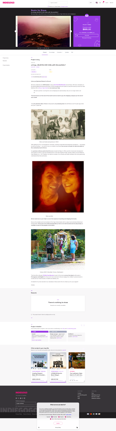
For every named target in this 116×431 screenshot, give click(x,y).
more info (33, 67)
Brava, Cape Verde (43, 88)
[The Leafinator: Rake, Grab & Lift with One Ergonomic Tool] (77, 360)
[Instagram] (22, 398)
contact (37, 67)
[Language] (96, 2)
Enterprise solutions (96, 398)
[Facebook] (16, 398)
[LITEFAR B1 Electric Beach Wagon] (58, 360)
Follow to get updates (36, 340)
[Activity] (103, 2)
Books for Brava (38, 10)
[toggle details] (47, 382)
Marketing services (96, 394)
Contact (79, 393)
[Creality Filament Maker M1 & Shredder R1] (39, 360)
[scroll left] (16, 31)
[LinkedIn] (24, 398)
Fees (93, 393)
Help (64, 328)
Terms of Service (27, 414)
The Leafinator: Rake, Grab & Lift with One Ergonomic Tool (76, 375)
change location (64, 6)
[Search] (50, 2)
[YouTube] (20, 398)
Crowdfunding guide (71, 328)
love (50, 71)
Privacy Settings (35, 414)
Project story (5, 57)
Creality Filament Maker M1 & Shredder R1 (38, 375)
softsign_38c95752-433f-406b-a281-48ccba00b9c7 (45, 12)
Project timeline (6, 65)
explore (64, 350)
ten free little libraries (60, 84)
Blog (79, 396)
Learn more (59, 337)
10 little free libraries (48, 275)
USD (91, 2)
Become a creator (96, 396)
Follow (87, 35)
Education (34, 71)
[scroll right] (71, 31)
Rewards (5, 60)
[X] (18, 398)
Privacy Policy (19, 414)
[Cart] (100, 2)
